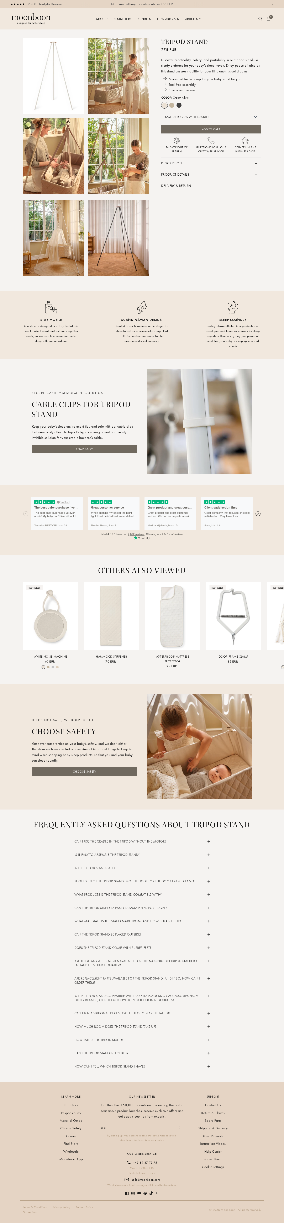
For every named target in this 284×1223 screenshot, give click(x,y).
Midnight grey (179, 105)
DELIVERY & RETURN (176, 185)
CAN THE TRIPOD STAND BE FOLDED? (101, 1053)
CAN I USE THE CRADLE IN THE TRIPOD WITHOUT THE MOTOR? (120, 841)
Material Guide (71, 1120)
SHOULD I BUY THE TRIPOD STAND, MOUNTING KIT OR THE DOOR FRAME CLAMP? (134, 881)
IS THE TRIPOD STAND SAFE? (94, 868)
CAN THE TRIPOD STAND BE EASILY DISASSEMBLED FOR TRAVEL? (120, 908)
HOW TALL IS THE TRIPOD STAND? (98, 1040)
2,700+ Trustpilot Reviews (45, 4)
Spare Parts (213, 1120)
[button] (84, 449)
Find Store (71, 1143)
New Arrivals (168, 19)
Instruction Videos (213, 1143)
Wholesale (71, 1151)
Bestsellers (123, 19)
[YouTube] (139, 1191)
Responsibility (71, 1112)
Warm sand (171, 105)
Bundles (144, 19)
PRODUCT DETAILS (175, 174)
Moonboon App (71, 1159)
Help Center (213, 1151)
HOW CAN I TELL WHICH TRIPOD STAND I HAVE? (109, 1066)
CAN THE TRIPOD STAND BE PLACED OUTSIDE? (108, 934)
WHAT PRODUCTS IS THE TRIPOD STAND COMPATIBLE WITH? (118, 894)
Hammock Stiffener (111, 656)
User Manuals (213, 1136)
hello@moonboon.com (145, 1180)
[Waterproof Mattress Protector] (172, 616)
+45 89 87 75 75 (145, 1163)
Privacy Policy (61, 1207)
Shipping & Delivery (213, 1128)
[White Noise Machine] (50, 616)
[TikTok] (151, 1191)
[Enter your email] (179, 1127)
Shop (100, 19)
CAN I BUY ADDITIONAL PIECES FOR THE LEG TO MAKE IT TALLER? (122, 1013)
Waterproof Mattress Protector (172, 658)
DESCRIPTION (171, 163)
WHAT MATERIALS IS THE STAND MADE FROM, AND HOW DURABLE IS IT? (127, 921)
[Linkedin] (157, 1191)
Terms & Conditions (35, 1207)
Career (71, 1136)
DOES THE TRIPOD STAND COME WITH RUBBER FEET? (113, 947)
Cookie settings (213, 1166)
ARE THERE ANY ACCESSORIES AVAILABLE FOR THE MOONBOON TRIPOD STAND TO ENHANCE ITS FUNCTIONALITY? (135, 963)
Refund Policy (84, 1207)
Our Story (71, 1105)
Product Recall (213, 1159)
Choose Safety (70, 1128)
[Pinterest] (145, 1191)
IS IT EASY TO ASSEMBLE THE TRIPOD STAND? (107, 854)
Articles (191, 19)
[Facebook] (127, 1191)
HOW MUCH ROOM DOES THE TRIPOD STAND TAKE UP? (115, 1026)
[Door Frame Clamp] (233, 616)
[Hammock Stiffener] (111, 616)
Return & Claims (213, 1112)
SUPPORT (213, 1096)
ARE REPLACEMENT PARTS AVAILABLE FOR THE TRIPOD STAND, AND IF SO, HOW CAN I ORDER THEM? (137, 980)
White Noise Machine (50, 656)
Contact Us (213, 1105)
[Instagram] (133, 1191)
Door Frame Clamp (233, 656)
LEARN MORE (71, 1096)
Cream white (164, 105)
